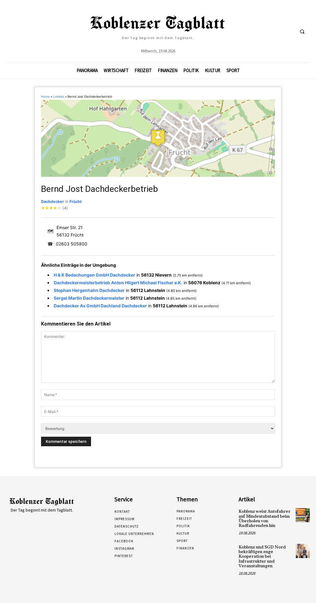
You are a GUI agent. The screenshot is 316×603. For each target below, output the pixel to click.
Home (45, 96)
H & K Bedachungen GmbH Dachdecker (94, 274)
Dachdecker (52, 201)
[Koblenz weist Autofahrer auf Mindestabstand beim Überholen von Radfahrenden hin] (303, 515)
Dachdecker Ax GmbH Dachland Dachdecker (100, 305)
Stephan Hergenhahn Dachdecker (89, 290)
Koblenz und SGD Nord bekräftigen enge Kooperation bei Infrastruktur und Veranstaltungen (262, 556)
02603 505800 (71, 243)
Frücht (75, 201)
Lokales (58, 96)
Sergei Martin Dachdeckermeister (89, 298)
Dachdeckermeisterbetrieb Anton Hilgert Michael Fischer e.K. (118, 282)
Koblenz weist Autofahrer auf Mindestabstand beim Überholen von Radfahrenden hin (264, 518)
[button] (302, 31)
